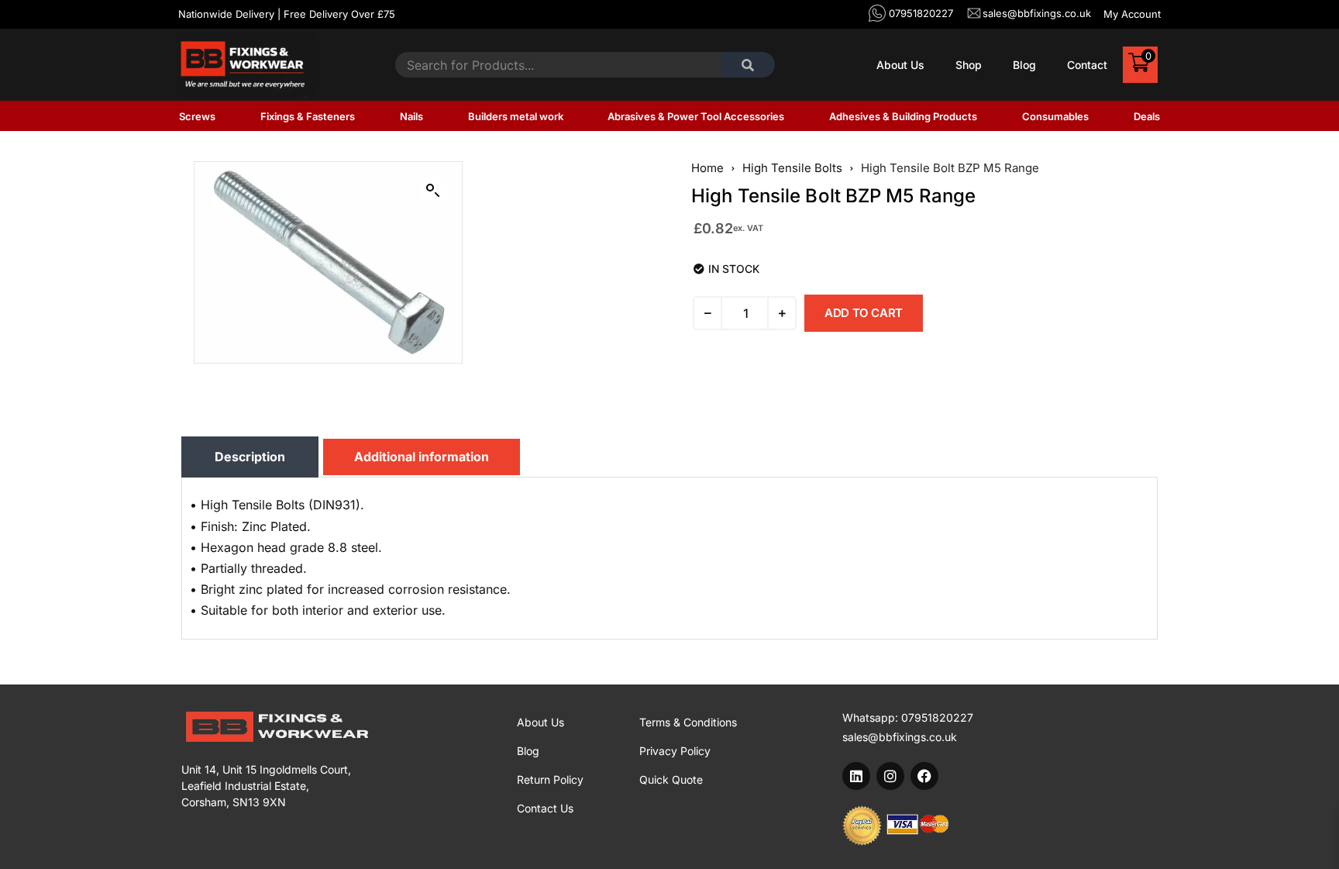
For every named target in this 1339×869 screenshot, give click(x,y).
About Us (900, 64)
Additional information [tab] (421, 456)
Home (707, 168)
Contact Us (545, 808)
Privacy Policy (675, 750)
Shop (968, 64)
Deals (1147, 116)
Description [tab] (250, 456)
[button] (433, 191)
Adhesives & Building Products (903, 116)
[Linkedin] (856, 776)
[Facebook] (924, 776)
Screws (197, 116)
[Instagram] (890, 776)
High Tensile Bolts (792, 168)
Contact (1087, 64)
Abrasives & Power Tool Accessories (696, 116)
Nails (411, 116)
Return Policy (550, 779)
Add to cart (863, 312)
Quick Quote (671, 779)
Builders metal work (515, 116)
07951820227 (937, 717)
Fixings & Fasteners (307, 116)
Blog (1024, 64)
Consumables (1055, 116)
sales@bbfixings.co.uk (899, 736)
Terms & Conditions (688, 722)
